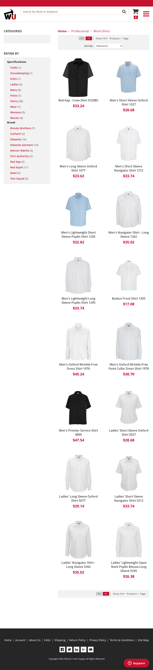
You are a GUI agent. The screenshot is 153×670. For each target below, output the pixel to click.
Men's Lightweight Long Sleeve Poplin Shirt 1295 (78, 300)
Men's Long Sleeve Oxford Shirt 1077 (78, 168)
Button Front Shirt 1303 (128, 298)
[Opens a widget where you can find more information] (136, 663)
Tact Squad (19, 178)
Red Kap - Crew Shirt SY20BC (78, 100)
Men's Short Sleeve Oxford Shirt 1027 (129, 102)
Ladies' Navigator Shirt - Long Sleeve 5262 (78, 565)
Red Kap (17, 161)
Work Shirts (101, 31)
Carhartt (17, 133)
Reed (15, 173)
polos (15, 95)
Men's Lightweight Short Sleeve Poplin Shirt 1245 (78, 234)
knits (15, 78)
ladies (16, 84)
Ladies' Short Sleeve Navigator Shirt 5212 (128, 498)
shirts (16, 101)
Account (20, 640)
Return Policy (77, 640)
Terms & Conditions (122, 640)
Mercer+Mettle (21, 150)
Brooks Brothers (22, 128)
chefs (15, 67)
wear (15, 106)
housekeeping (21, 73)
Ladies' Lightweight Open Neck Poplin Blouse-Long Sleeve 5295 (129, 567)
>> (89, 38)
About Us (34, 640)
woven (16, 118)
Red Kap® (19, 167)
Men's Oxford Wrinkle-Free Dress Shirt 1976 (78, 366)
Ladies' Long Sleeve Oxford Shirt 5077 (78, 498)
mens (15, 90)
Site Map (143, 640)
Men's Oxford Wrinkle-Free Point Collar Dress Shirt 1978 (129, 366)
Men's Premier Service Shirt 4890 (78, 432)
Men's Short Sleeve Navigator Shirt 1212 (128, 168)
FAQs (47, 640)
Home (8, 640)
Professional (80, 31)
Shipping (59, 640)
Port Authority (21, 156)
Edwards (18, 139)
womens (17, 112)
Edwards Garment (24, 145)
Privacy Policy (97, 640)
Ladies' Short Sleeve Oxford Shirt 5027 (128, 432)
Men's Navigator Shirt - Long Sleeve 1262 (128, 234)
